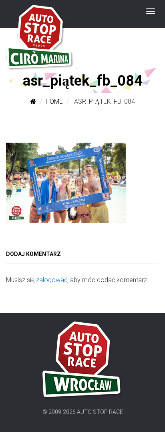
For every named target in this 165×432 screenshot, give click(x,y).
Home (54, 101)
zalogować (51, 280)
